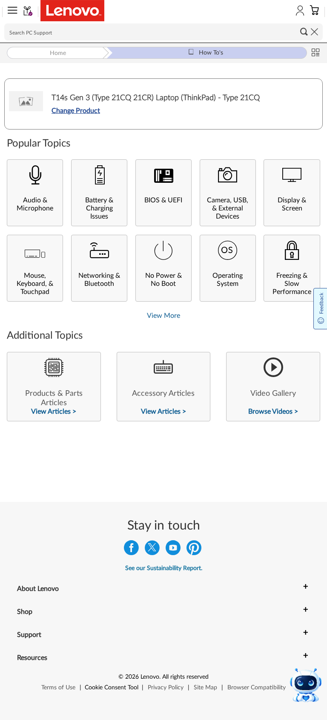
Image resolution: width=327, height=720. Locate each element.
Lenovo (150, 677)
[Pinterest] (193, 549)
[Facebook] (131, 549)
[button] (10, 12)
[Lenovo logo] (72, 10)
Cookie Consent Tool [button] (111, 688)
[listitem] (54, 386)
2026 (132, 677)
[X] (152, 549)
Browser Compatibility (256, 688)
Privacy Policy (166, 688)
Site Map (205, 688)
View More (163, 315)
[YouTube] (173, 549)
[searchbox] (163, 31)
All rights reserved (185, 677)
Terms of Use (58, 688)
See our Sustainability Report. (163, 568)
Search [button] (304, 31)
